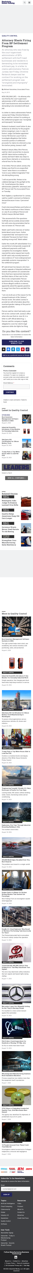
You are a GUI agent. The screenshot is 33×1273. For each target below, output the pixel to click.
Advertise (25, 1261)
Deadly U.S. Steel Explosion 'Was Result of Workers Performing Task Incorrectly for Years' (16, 931)
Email (2, 1185)
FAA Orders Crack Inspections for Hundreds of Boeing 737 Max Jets (14, 1042)
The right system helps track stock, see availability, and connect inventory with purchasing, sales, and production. (15, 646)
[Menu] (29, 2)
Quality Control (10, 36)
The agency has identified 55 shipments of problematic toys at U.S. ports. (16, 1116)
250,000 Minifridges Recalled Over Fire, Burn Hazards (16, 861)
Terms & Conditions (23, 1263)
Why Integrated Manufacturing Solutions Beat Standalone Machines (16, 1074)
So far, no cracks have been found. (13, 1045)
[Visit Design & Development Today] (4, 1169)
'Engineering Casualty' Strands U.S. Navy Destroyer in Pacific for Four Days (16, 789)
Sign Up (6, 1194)
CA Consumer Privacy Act (14, 1265)
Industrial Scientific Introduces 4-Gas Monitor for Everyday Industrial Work (11, 429)
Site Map (27, 1265)
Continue (10, 392)
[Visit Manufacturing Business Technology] (20, 1172)
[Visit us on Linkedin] (15, 1257)
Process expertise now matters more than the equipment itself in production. (16, 1079)
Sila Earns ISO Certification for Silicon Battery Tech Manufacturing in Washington (10, 441)
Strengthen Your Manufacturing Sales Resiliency (9, 542)
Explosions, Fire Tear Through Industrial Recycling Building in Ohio (16, 826)
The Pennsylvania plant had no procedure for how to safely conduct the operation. (15, 936)
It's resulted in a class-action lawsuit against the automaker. (14, 1012)
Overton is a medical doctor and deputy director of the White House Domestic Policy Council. (15, 758)
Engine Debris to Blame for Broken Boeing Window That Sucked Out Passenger (14, 894)
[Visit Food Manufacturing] (12, 1169)
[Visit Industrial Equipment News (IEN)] (20, 1169)
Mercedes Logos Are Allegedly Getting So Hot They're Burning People (16, 1007)
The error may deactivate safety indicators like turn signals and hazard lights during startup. (16, 974)
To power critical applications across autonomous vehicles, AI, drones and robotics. (14, 721)
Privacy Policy (10, 1263)
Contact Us (16, 1261)
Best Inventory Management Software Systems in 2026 (10, 419)
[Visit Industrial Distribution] (4, 1172)
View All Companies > (16, 478)
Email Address (8, 383)
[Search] (24, 2)
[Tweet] (18, 349)
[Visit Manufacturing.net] (12, 1172)
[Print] (4, 349)
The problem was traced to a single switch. (16, 864)
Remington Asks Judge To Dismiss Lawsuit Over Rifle (10, 503)
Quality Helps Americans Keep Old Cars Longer (10, 516)
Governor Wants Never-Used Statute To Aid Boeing (10, 529)
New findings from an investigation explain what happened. (16, 900)
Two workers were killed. (10, 829)
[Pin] (23, 349)
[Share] (8, 349)
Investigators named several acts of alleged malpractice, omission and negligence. (16, 1150)
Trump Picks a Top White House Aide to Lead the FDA (11, 453)
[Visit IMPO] (29, 1169)
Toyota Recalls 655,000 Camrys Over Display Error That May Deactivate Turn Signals (16, 967)
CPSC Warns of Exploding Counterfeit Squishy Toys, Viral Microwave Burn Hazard (15, 1110)
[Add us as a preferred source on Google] (27, 349)
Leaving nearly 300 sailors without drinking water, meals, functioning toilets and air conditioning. (16, 795)
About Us (8, 1261)
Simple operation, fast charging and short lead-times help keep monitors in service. (15, 681)
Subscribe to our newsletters (16, 342)
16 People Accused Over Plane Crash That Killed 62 (15, 1146)
